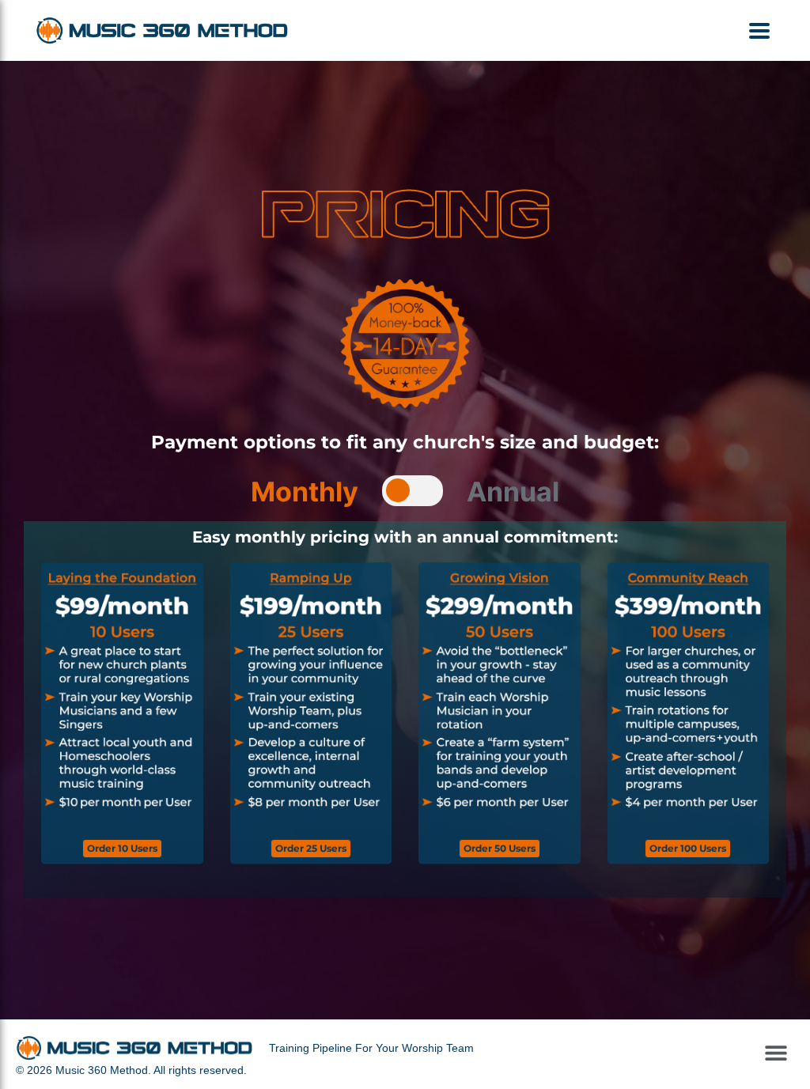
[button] (759, 30)
